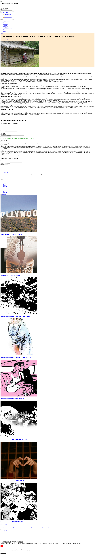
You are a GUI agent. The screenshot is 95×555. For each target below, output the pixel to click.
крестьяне (5, 190)
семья (4, 183)
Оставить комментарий (5, 136)
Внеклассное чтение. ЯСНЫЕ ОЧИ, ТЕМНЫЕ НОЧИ (16, 357)
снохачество (5, 181)
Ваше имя (3, 132)
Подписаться (3, 9)
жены (4, 185)
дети (4, 191)
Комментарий (4, 130)
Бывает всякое (6, 21)
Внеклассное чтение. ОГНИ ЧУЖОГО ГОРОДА (14, 439)
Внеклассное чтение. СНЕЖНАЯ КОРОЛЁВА (13, 398)
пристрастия (6, 187)
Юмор (4, 31)
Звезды (4, 22)
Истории (5, 25)
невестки (5, 188)
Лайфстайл (5, 27)
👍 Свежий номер (7, 14)
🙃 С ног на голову (7, 17)
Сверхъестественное (7, 28)
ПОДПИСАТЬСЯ (4, 164)
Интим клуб (5, 24)
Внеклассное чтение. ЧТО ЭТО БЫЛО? (12, 522)
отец (4, 184)
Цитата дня (5, 172)
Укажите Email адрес (5, 163)
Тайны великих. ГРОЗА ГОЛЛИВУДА (11, 234)
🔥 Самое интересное (8, 15)
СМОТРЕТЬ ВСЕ (4, 524)
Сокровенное (6, 29)
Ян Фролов (5, 39)
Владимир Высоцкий (8, 177)
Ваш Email (3, 133)
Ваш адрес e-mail (4, 8)
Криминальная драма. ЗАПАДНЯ (10, 275)
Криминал (5, 26)
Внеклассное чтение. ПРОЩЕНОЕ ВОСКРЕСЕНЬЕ (15, 316)
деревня (5, 186)
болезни (5, 192)
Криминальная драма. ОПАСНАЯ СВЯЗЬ (12, 480)
